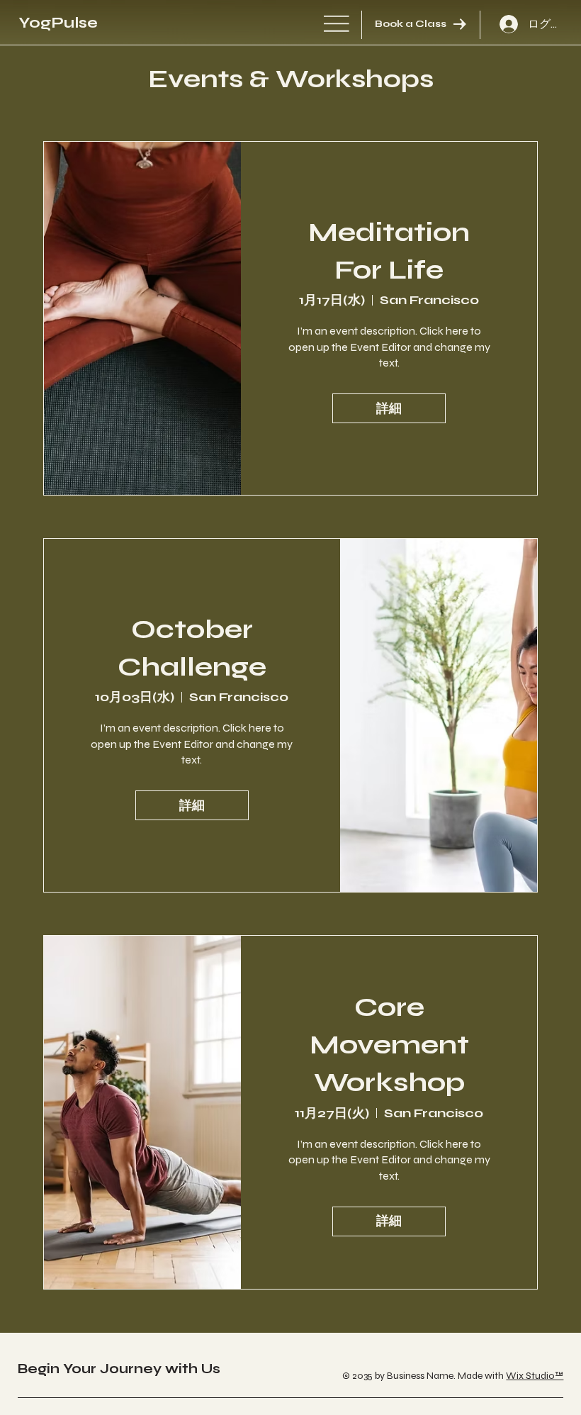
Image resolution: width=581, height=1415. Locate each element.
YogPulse (58, 22)
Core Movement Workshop (389, 1044)
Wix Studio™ (534, 1376)
